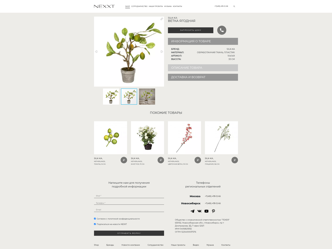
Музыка (168, 6)
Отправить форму (129, 233)
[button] (162, 19)
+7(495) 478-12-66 (221, 6)
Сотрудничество (139, 6)
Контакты (177, 6)
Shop (127, 6)
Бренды (110, 245)
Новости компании (131, 245)
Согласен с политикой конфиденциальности (118, 219)
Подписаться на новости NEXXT (111, 224)
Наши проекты (156, 6)
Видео (196, 245)
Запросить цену (190, 30)
